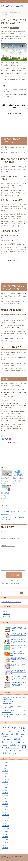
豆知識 (15, 750)
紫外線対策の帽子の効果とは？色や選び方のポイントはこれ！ (18, 659)
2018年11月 (5, 817)
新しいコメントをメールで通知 (10, 580)
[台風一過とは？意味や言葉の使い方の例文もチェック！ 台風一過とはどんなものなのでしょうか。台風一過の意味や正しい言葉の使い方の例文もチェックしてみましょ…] (6, 488)
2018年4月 (5, 823)
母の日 (17, 739)
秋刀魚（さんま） (12, 748)
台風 (5, 505)
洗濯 (12, 742)
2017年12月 (5, 826)
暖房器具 (18, 736)
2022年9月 (5, 782)
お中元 (6, 728)
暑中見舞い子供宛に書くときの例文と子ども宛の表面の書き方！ (18, 629)
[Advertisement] (14, 124)
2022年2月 (5, 795)
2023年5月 (5, 771)
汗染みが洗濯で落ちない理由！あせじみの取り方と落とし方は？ (18, 641)
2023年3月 (5, 773)
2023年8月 (5, 765)
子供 (17, 734)
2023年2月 (5, 776)
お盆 (14, 728)
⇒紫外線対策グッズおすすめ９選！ (11, 602)
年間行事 (5, 611)
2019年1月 (5, 812)
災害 (23, 742)
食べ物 (14, 753)
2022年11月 (5, 779)
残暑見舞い (9, 739)
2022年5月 (5, 790)
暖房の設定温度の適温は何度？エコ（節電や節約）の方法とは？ (18, 672)
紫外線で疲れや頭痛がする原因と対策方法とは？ (6, 478)
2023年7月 (5, 768)
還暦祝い (20, 750)
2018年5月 (5, 820)
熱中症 (5, 745)
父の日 (13, 745)
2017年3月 (5, 848)
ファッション (17, 731)
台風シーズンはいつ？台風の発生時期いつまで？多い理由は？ (18, 478)
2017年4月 (5, 845)
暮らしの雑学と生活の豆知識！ (12, 6)
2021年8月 (5, 801)
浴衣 (18, 742)
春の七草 (22, 734)
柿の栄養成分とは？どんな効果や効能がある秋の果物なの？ (18, 653)
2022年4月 (5, 793)
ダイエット (8, 731)
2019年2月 (5, 809)
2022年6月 (5, 787)
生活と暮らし (14, 28)
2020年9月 (5, 804)
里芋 (4, 753)
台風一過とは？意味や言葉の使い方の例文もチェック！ (6, 493)
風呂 (10, 753)
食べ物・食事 (6, 616)
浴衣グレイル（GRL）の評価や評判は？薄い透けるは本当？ (18, 678)
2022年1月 (5, 798)
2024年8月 (5, 762)
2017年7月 (5, 837)
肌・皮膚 (9, 750)
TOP (12, 12)
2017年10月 (5, 828)
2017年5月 (5, 842)
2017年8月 (5, 834)
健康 (7, 734)
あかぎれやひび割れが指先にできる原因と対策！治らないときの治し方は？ (18, 684)
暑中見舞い (7, 736)
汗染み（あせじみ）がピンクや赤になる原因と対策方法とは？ (18, 635)
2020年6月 (5, 806)
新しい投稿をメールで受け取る (10, 583)
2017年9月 (5, 831)
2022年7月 (5, 784)
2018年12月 (5, 815)
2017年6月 (5, 839)
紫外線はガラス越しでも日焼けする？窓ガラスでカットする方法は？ (18, 647)
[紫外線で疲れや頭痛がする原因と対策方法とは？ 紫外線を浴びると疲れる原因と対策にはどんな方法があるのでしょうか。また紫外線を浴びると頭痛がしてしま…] (6, 473)
